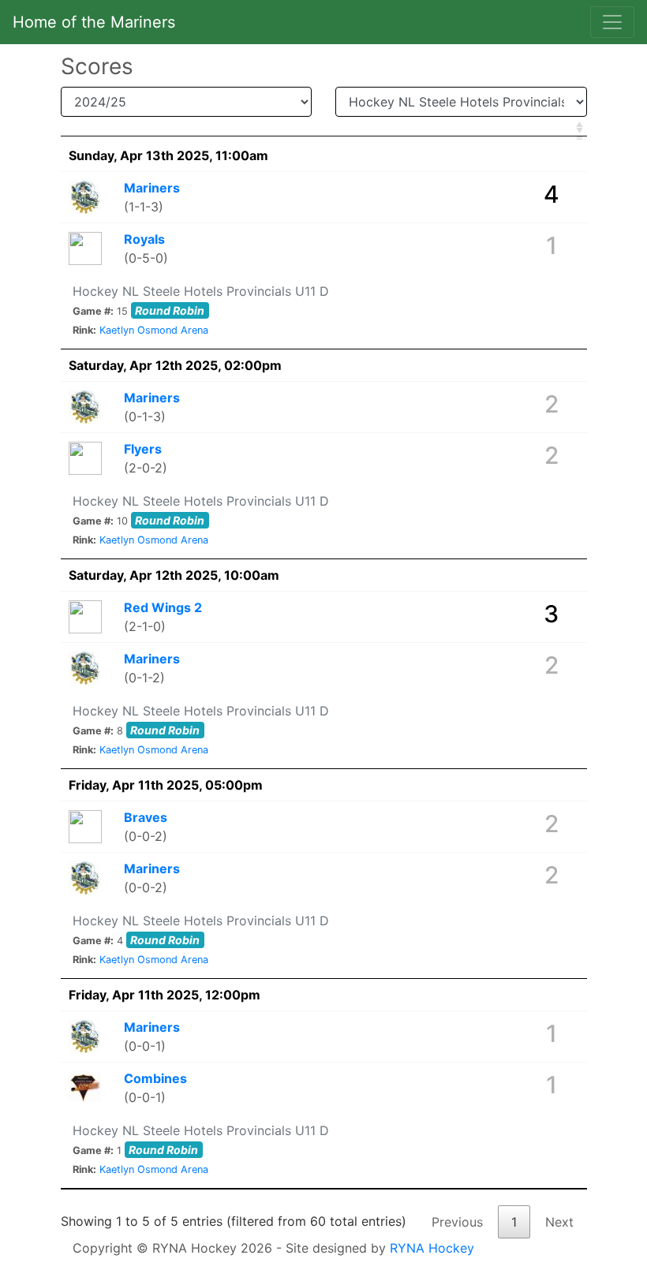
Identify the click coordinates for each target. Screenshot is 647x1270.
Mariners (152, 188)
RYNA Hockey (432, 1248)
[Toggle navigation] (612, 22)
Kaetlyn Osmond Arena (153, 330)
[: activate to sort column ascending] (324, 128)
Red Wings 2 (163, 607)
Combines (155, 1078)
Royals (144, 239)
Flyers (143, 449)
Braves (145, 817)
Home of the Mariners (94, 22)
